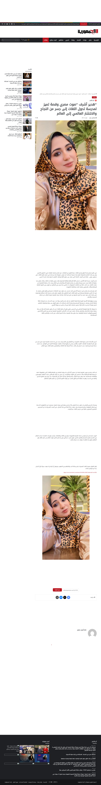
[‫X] (64, 597)
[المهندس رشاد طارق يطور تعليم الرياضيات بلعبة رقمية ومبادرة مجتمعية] (27, 91)
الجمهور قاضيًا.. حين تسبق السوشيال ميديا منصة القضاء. (14, 135)
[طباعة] (57, 597)
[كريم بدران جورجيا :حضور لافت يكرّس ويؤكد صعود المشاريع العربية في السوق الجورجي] (42, 749)
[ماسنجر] (61, 597)
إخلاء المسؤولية (8, 782)
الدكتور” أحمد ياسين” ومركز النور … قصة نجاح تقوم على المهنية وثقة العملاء (13, 120)
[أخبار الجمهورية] (88, 32)
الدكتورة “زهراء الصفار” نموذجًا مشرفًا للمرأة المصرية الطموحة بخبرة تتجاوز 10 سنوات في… (13, 113)
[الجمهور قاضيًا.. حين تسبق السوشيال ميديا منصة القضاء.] (27, 136)
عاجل (90, 40)
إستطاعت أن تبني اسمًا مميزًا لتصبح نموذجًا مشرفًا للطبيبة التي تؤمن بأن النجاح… (13, 75)
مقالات (46, 40)
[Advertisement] (50, 11)
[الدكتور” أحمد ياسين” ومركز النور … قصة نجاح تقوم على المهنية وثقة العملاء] (27, 121)
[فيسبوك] (68, 597)
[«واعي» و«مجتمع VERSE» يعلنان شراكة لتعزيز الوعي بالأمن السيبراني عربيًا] (27, 106)
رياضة (73, 40)
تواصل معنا (39, 782)
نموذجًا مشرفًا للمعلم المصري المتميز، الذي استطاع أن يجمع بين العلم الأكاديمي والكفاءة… (14, 128)
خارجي (67, 40)
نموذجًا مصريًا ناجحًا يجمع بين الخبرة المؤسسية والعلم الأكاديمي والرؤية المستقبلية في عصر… (13, 97)
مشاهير (61, 40)
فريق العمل (15, 782)
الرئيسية (96, 40)
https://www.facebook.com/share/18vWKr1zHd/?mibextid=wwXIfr (80, 472)
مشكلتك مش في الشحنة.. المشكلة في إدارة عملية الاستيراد (13, 82)
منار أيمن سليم (92, 118)
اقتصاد (79, 40)
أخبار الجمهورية (81, 782)
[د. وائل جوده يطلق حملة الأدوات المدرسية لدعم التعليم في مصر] (27, 758)
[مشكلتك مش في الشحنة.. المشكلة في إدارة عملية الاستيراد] (27, 84)
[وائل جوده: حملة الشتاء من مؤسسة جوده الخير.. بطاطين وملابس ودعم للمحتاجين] (42, 758)
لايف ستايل (53, 40)
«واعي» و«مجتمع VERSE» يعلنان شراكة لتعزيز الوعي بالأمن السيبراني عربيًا (62, 24)
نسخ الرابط (57, 590)
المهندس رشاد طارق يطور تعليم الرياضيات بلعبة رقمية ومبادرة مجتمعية (14, 90)
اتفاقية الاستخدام (23, 782)
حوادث (85, 40)
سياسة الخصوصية (32, 782)
